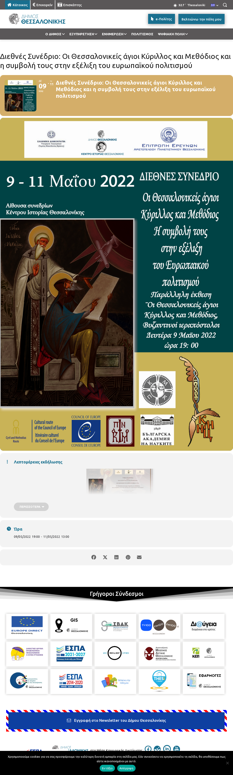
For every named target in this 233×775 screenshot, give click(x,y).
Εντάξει (107, 768)
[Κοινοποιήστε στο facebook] (93, 557)
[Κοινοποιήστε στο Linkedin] (116, 557)
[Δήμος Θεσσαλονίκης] (31, 19)
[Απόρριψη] (227, 763)
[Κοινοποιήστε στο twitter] (105, 557)
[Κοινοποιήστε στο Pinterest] (128, 557)
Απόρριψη (126, 768)
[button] (225, 5)
